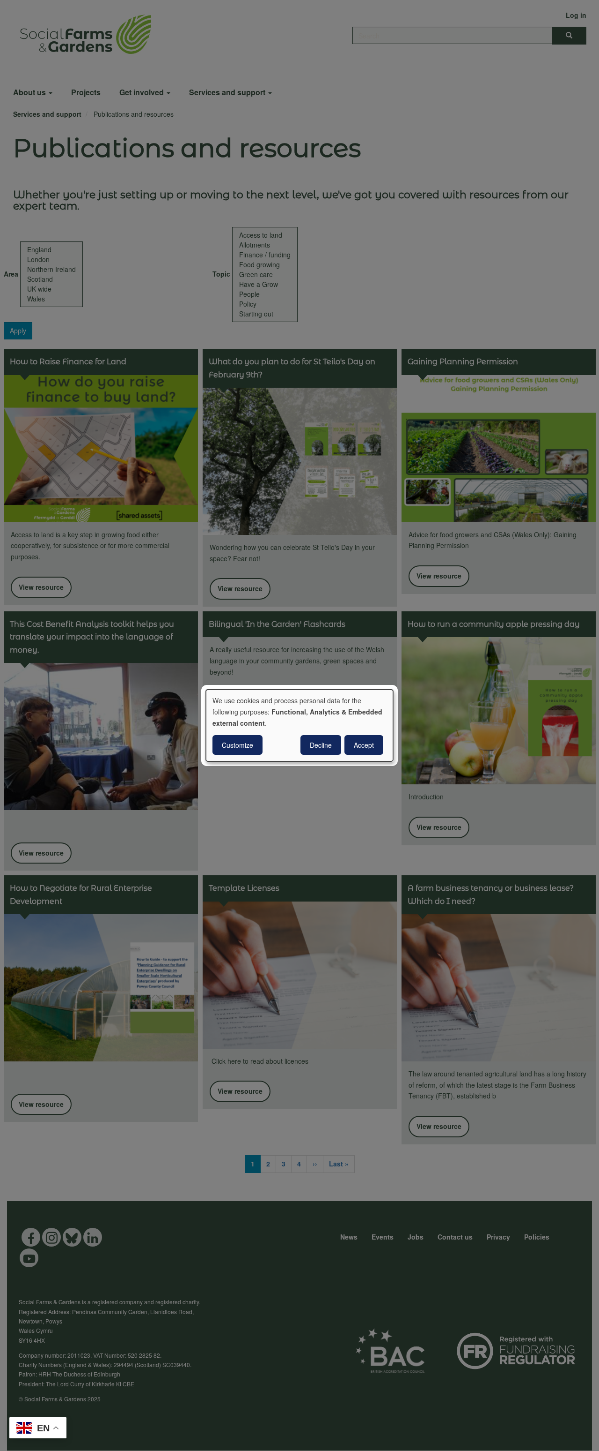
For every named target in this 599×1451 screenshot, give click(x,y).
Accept (364, 745)
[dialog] (299, 726)
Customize (237, 745)
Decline (321, 745)
